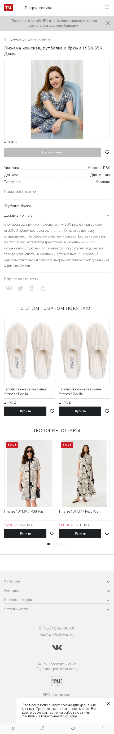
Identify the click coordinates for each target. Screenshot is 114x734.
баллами (71, 26)
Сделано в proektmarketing (57, 669)
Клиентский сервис (18, 600)
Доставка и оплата (18, 215)
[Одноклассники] (31, 288)
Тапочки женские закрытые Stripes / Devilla (25, 391)
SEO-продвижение (57, 695)
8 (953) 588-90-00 (57, 628)
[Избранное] (72, 728)
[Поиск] (13, 729)
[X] (20, 288)
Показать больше (17, 192)
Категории (12, 581)
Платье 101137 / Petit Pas (78, 511)
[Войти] (43, 728)
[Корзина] (101, 728)
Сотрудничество (16, 609)
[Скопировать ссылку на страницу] (43, 288)
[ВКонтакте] (9, 288)
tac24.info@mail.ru (57, 634)
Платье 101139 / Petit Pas (23, 511)
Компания (12, 590)
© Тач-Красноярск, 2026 (57, 664)
